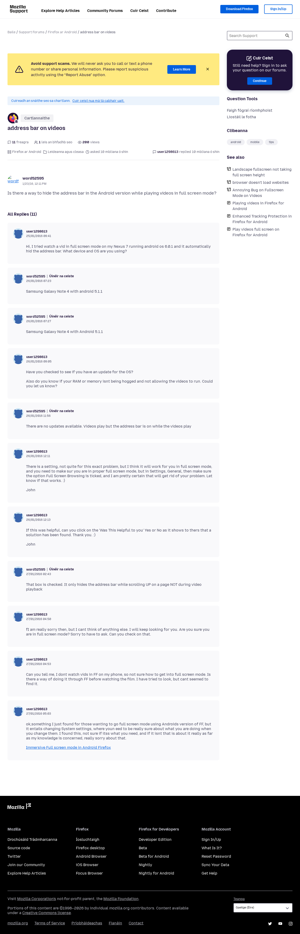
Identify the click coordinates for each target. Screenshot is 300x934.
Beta (143, 848)
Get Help (209, 873)
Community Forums (105, 10)
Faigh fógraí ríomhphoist (249, 110)
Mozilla (19, 807)
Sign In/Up (278, 9)
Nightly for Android (156, 873)
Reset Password (216, 856)
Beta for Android (154, 856)
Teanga (239, 899)
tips (271, 142)
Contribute (166, 10)
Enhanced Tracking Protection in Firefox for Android (262, 219)
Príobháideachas (86, 923)
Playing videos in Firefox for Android (258, 206)
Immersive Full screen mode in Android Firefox (68, 747)
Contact (136, 923)
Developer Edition (155, 839)
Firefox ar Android (62, 32)
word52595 (33, 178)
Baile (11, 32)
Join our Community (26, 865)
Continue (259, 81)
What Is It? (212, 848)
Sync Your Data (215, 865)
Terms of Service (49, 923)
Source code (19, 848)
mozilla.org (18, 923)
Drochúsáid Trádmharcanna (32, 839)
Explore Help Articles (60, 10)
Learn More (181, 69)
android (236, 142)
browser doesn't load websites (260, 182)
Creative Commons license (46, 913)
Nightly (145, 865)
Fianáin (115, 923)
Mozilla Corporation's (36, 899)
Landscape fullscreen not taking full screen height (262, 172)
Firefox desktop (90, 848)
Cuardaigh (287, 35)
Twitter (14, 856)
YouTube (280, 924)
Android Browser (91, 856)
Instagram (290, 924)
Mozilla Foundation (121, 899)
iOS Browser (87, 865)
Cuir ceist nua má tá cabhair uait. (98, 101)
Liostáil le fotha (241, 117)
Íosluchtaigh (87, 839)
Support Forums (32, 32)
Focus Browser (89, 873)
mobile (254, 142)
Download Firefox (239, 9)
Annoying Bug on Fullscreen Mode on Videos (258, 193)
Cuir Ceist (139, 10)
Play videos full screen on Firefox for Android (255, 232)
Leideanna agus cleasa (66, 152)
